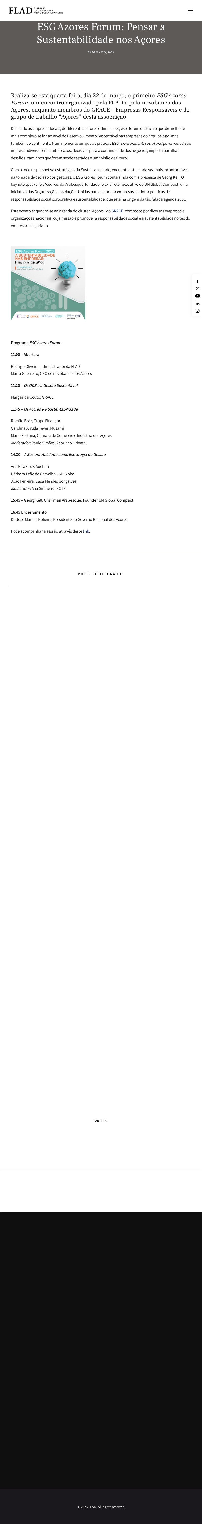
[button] (190, 10)
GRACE (117, 211)
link (86, 531)
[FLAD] (36, 10)
